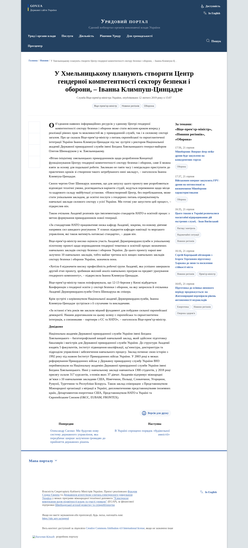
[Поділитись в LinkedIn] (34, 162)
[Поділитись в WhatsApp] (34, 150)
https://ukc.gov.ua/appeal (55, 518)
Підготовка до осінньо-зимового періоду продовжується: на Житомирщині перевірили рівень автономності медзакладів (195, 293)
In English (214, 13)
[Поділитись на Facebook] (34, 127)
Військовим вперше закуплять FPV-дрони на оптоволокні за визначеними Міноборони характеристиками (197, 186)
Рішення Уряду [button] (110, 36)
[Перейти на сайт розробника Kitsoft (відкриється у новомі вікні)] (43, 536)
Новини (44, 60)
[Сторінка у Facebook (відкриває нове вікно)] (186, 41)
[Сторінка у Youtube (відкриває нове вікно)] (198, 41)
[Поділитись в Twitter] (34, 139)
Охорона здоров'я (186, 313)
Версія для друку (158, 413)
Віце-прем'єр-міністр (105, 106)
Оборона (149, 106)
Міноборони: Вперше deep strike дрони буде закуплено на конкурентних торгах (194, 155)
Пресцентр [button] (35, 46)
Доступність (212, 6)
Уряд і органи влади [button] (42, 36)
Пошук (216, 41)
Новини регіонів (130, 106)
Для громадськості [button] (140, 36)
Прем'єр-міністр (207, 274)
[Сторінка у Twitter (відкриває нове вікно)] (192, 41)
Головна (33, 60)
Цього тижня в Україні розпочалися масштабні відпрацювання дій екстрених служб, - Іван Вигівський (197, 217)
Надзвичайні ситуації (188, 234)
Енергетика (183, 307)
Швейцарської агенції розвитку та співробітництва (85, 504)
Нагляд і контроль (186, 228)
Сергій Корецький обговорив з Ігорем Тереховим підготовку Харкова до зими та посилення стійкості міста (194, 261)
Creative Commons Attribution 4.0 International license (115, 528)
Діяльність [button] (86, 36)
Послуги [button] (67, 36)
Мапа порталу (41, 461)
